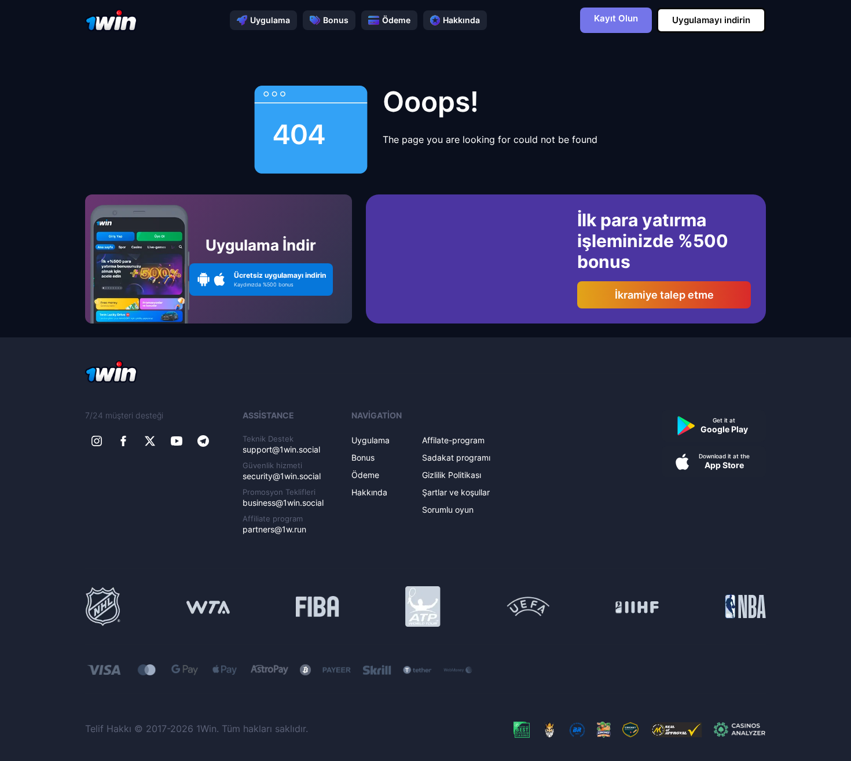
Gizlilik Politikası (451, 475)
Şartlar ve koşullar (456, 492)
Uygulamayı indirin (711, 19)
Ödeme (396, 20)
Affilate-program (453, 440)
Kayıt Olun (616, 18)
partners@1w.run (274, 529)
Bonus (336, 20)
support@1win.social (281, 449)
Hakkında (461, 20)
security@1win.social (282, 476)
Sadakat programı (456, 457)
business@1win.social (283, 503)
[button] (261, 279)
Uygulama (270, 20)
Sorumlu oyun (448, 509)
